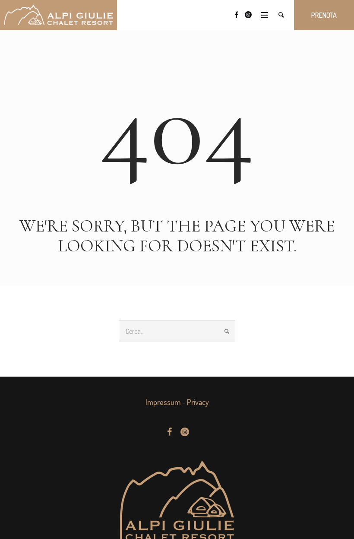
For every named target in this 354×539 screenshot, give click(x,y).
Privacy (198, 402)
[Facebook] (236, 14)
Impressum (162, 402)
